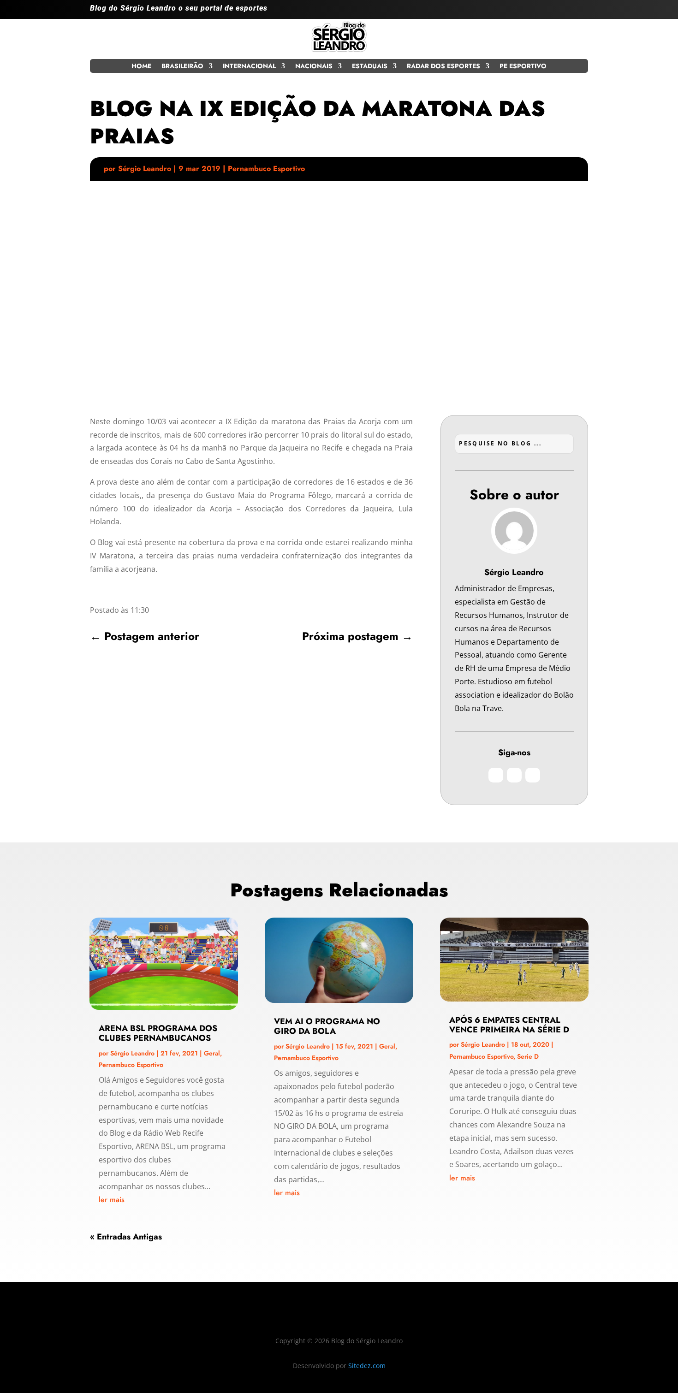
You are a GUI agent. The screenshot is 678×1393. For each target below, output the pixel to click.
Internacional (249, 67)
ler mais (112, 1199)
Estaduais (369, 67)
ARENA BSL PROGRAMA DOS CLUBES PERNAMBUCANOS (158, 1033)
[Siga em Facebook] (562, 12)
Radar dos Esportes (443, 67)
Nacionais (314, 67)
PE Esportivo (523, 67)
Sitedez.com (367, 1365)
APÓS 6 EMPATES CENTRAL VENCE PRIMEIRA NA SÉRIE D (509, 1025)
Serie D (528, 1056)
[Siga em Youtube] (580, 12)
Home (141, 67)
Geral (212, 1053)
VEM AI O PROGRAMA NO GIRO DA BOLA (327, 1026)
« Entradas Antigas (126, 1237)
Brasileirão (182, 67)
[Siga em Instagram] (543, 12)
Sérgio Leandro (144, 168)
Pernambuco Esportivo (266, 168)
